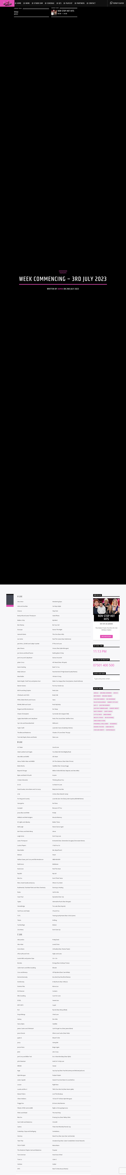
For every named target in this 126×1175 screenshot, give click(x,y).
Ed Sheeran (111, 763)
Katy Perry (98, 776)
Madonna (107, 779)
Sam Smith (110, 791)
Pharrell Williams (101, 788)
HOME (19, 3)
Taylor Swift (99, 794)
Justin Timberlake (101, 772)
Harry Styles (113, 766)
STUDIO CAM (38, 3)
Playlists (63, 302)
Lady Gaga (108, 776)
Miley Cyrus (98, 782)
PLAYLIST (69, 3)
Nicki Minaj (109, 782)
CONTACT (92, 3)
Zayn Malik (110, 794)
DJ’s (60, 3)
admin (60, 318)
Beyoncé (97, 760)
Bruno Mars (107, 760)
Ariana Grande (106, 757)
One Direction (99, 785)
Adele (96, 757)
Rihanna (113, 788)
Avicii (116, 757)
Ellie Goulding (100, 766)
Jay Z (96, 769)
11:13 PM (100, 716)
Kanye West (114, 772)
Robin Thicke (99, 791)
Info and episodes (106, 701)
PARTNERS (80, 3)
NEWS (28, 3)
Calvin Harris (99, 763)
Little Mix (98, 779)
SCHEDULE (50, 3)
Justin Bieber (105, 769)
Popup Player (118, 3)
